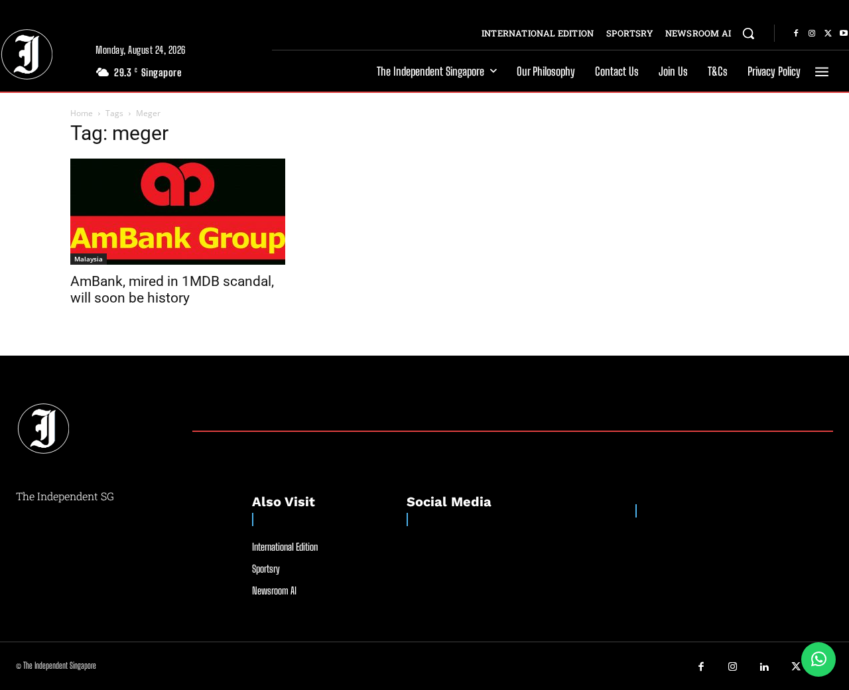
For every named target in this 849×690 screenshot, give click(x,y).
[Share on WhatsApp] (818, 659)
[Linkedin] (764, 667)
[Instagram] (812, 34)
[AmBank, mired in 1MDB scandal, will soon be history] (177, 212)
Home (81, 113)
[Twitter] (828, 34)
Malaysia (88, 258)
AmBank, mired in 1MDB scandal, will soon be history (172, 289)
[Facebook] (796, 34)
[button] (748, 33)
